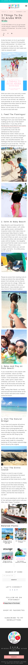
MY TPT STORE (15, 648)
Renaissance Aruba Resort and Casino (13, 125)
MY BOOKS (5, 648)
